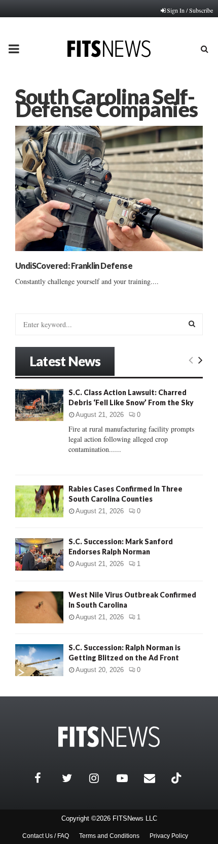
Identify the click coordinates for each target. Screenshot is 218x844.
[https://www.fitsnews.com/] (109, 737)
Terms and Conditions (109, 835)
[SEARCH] (192, 323)
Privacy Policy (169, 835)
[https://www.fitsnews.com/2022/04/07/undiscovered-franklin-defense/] (109, 188)
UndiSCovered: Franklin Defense (73, 265)
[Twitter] (73, 778)
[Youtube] (128, 778)
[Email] (155, 778)
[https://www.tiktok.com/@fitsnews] (177, 778)
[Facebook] (45, 778)
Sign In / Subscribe (190, 10)
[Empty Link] (191, 359)
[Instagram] (100, 778)
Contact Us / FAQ (45, 835)
